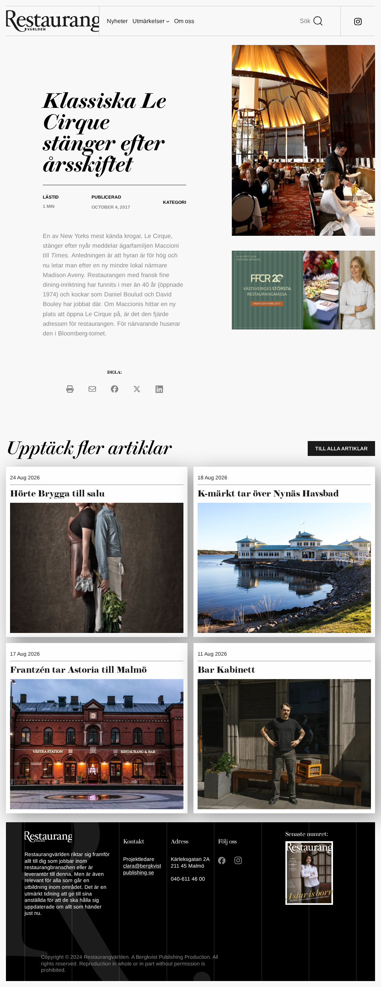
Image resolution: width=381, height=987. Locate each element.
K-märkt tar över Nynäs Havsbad (268, 494)
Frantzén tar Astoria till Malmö (78, 670)
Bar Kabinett (227, 670)
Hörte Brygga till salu (57, 494)
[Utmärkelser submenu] (168, 21)
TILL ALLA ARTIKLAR (341, 448)
